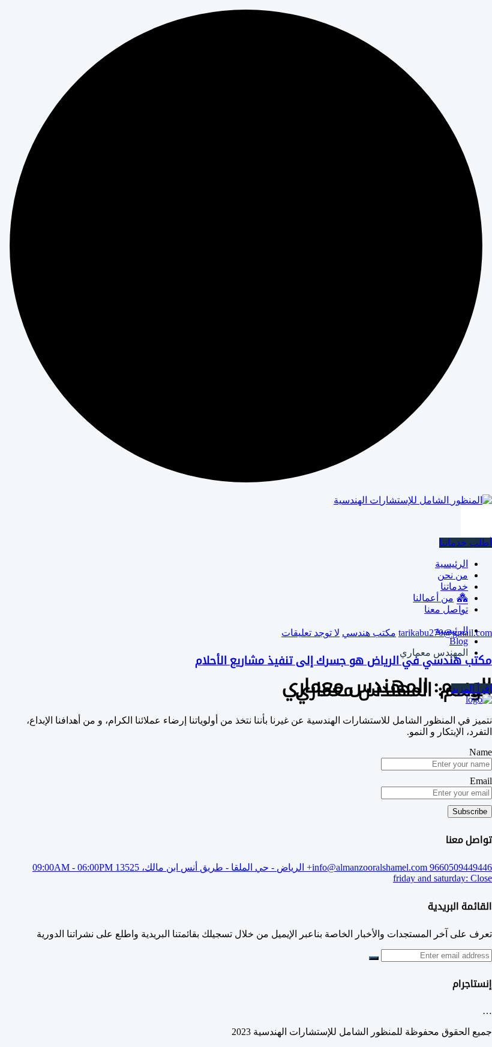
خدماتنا (454, 586)
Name (480, 752)
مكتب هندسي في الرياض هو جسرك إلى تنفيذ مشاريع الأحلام (343, 660)
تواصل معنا (446, 609)
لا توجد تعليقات (310, 633)
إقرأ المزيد (471, 688)
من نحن (452, 575)
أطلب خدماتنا (465, 543)
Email (481, 781)
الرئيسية (451, 564)
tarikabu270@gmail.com (445, 633)
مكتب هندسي (369, 633)
